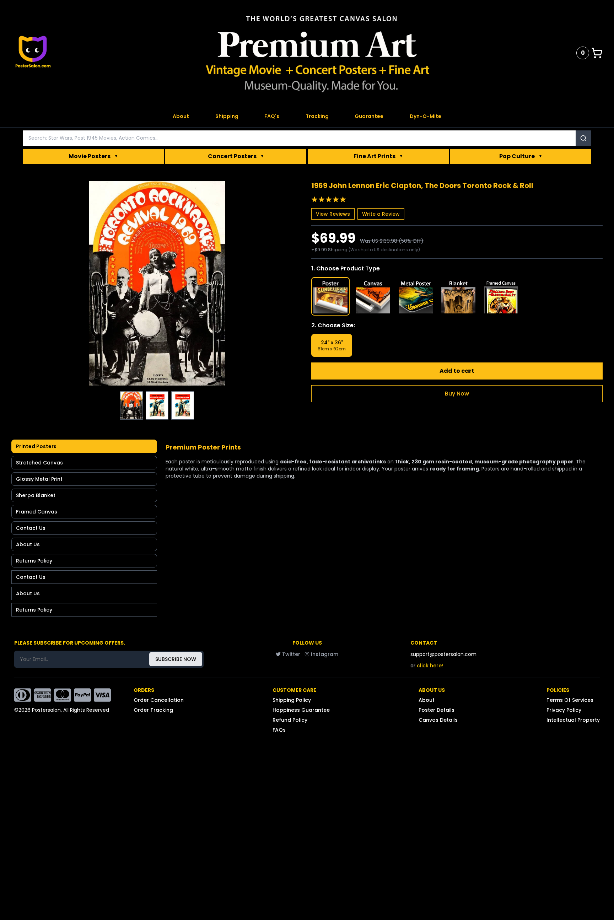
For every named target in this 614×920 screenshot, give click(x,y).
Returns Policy (34, 560)
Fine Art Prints (378, 156)
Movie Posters (93, 156)
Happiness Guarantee (301, 710)
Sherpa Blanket (35, 495)
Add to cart (457, 371)
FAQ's (271, 116)
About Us (28, 544)
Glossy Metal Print (39, 479)
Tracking (317, 116)
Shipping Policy (292, 700)
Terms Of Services (569, 700)
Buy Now (457, 393)
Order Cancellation (159, 700)
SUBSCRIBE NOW (175, 659)
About (181, 116)
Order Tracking (153, 710)
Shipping (226, 116)
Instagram (324, 654)
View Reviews (333, 213)
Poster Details (436, 710)
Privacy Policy (563, 710)
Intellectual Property (573, 719)
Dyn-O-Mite (425, 116)
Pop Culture (520, 156)
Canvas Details (438, 719)
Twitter (291, 654)
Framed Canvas (36, 511)
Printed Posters (36, 446)
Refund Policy (290, 719)
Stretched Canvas (39, 462)
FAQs (279, 729)
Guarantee (369, 116)
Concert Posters (236, 156)
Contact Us (30, 528)
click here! (430, 665)
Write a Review (381, 213)
